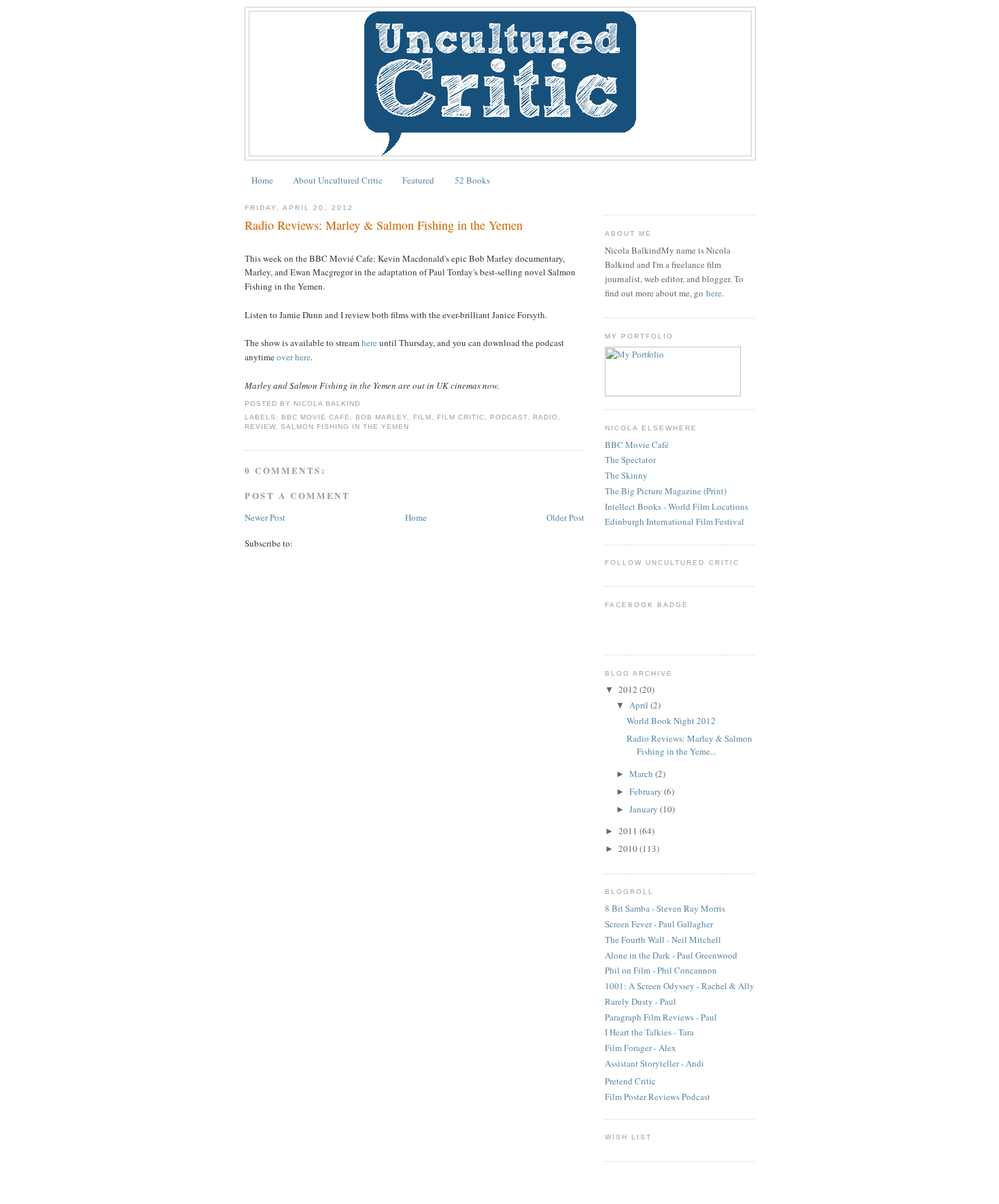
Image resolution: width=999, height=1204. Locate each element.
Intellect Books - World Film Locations (676, 506)
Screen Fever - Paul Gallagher (659, 924)
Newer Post (265, 517)
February (645, 791)
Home (262, 180)
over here (294, 357)
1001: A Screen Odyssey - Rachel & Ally (679, 986)
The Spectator (630, 459)
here (369, 343)
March (641, 774)
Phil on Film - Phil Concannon (661, 970)
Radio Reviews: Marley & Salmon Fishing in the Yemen (384, 225)
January (643, 809)
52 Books (472, 180)
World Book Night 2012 (671, 721)
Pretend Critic (630, 1081)
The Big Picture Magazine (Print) (665, 491)
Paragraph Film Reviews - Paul (661, 1017)
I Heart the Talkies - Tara (649, 1032)
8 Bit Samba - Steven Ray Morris (665, 908)
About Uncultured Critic (338, 180)
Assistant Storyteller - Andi (654, 1063)
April (638, 705)
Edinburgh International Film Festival (674, 521)
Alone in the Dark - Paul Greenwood (671, 955)
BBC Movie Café (637, 444)
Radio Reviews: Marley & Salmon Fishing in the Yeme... (689, 745)
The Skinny (626, 475)
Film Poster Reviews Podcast (657, 1096)
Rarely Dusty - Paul (640, 1001)
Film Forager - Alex (640, 1048)
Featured (418, 180)
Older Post (565, 517)
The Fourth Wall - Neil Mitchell (663, 939)
